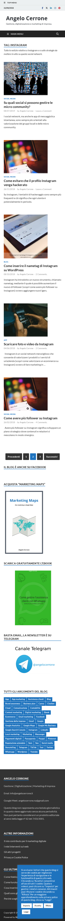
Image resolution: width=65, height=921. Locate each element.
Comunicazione (20, 708)
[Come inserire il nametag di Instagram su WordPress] (32, 236)
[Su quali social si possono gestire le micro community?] (32, 78)
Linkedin (44, 730)
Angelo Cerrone (26, 18)
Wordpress (22, 752)
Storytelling (10, 747)
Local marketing (12, 734)
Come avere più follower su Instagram (30, 418)
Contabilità (35, 708)
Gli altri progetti (12, 851)
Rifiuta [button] (48, 905)
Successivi (51, 456)
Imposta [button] (26, 905)
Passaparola (30, 738)
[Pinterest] (59, 8)
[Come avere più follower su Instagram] (32, 394)
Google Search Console (15, 730)
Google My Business (47, 725)
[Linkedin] (51, 8)
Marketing (27, 734)
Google (40, 721)
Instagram (33, 730)
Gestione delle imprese (15, 721)
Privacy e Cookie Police (16, 857)
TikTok (33, 747)
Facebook (40, 716)
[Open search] (57, 34)
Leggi (26, 912)
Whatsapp (9, 752)
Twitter (50, 747)
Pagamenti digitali (13, 738)
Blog (6, 262)
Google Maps (29, 725)
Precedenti (14, 456)
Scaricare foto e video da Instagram (29, 344)
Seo (37, 743)
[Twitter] (47, 8)
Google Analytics (12, 725)
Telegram (23, 747)
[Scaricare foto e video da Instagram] (32, 320)
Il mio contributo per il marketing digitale (25, 841)
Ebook (46, 712)
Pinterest (52, 738)
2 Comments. (41, 274)
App (5, 340)
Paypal (42, 738)
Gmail (31, 721)
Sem (30, 743)
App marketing (18, 699)
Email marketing (26, 716)
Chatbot (50, 703)
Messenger (40, 734)
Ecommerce (10, 716)
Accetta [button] (37, 905)
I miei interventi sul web (16, 846)
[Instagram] (55, 8)
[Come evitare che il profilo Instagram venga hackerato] (32, 156)
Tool (41, 747)
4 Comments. (41, 422)
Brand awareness (12, 703)
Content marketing (13, 712)
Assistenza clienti (36, 699)
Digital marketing (33, 712)
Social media (10, 99)
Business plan (29, 703)
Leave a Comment (44, 111)
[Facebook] (42, 8)
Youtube (34, 752)
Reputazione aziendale (15, 743)
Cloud (7, 708)
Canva (41, 703)
